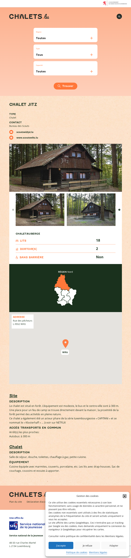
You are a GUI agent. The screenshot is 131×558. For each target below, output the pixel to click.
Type (38, 48)
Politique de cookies (76, 552)
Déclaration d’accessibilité (40, 501)
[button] (124, 496)
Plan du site (15, 501)
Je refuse (87, 545)
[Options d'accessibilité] (119, 16)
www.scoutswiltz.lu (27, 137)
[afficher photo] (40, 209)
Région (39, 32)
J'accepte (61, 545)
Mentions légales (98, 552)
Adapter (113, 545)
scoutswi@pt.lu (24, 132)
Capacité (39, 65)
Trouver (67, 86)
